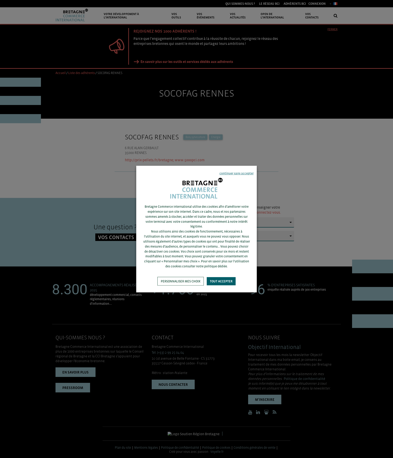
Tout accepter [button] (221, 281)
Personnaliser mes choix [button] (180, 281)
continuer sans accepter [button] (236, 173)
